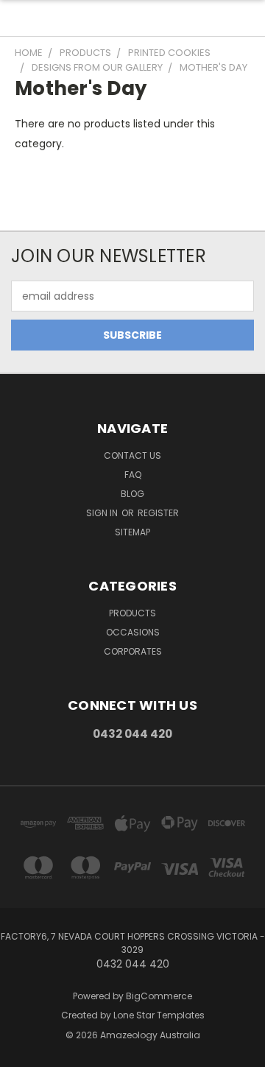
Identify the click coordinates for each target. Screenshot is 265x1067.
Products (132, 613)
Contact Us (132, 455)
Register (158, 513)
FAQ (132, 474)
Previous (23, 1052)
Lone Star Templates (159, 1015)
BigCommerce (159, 996)
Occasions (133, 632)
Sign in (103, 513)
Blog (132, 493)
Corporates (133, 651)
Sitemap (132, 532)
